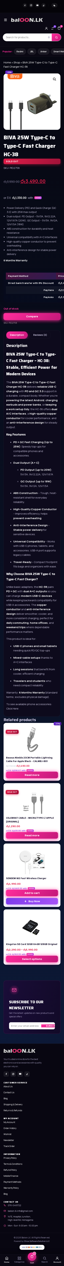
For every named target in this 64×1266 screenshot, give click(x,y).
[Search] (56, 37)
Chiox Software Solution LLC (37, 1241)
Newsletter (9, 1140)
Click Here (12, 708)
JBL (32, 51)
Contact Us (9, 1092)
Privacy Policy (10, 1157)
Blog (6, 1098)
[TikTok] (43, 5)
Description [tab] (17, 335)
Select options (32, 959)
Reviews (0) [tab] (40, 335)
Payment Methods (12, 1181)
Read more (32, 775)
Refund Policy (10, 1169)
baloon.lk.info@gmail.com (20, 1210)
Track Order (9, 1146)
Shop (17, 62)
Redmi (20, 51)
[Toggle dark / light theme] (54, 5)
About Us (8, 1086)
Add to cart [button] (32, 893)
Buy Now (34, 901)
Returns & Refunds (13, 1110)
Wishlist (7, 1134)
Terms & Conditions (13, 1163)
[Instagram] (31, 5)
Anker (43, 51)
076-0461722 (14, 1205)
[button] (54, 79)
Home (7, 62)
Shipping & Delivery (13, 1104)
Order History (10, 1128)
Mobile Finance (11, 1175)
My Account (9, 1122)
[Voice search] (49, 37)
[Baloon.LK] (27, 20)
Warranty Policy (11, 1187)
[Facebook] (25, 5)
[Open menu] (5, 20)
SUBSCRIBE (52, 1025)
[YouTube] (37, 5)
